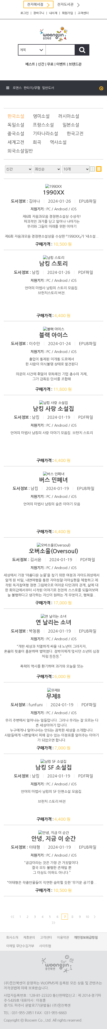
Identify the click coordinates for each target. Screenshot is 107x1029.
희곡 (37, 142)
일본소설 (70, 125)
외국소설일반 (20, 151)
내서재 (53, 13)
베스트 (30, 64)
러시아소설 (68, 116)
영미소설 (41, 116)
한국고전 (75, 133)
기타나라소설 (45, 133)
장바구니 (38, 13)
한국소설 (15, 116)
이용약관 (63, 937)
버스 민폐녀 (53, 480)
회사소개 (12, 937)
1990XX (53, 192)
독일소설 (15, 125)
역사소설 (58, 142)
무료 (50, 64)
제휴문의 (29, 937)
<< (12, 916)
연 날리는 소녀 (53, 622)
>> (53, 922)
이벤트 (61, 64)
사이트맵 (45, 946)
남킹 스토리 (53, 263)
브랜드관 (75, 64)
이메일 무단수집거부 (20, 946)
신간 (41, 64)
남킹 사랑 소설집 (53, 409)
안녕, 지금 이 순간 (53, 838)
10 (87, 916)
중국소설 (15, 133)
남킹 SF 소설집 (53, 767)
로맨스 (17, 88)
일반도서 (48, 88)
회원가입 (67, 13)
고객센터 (83, 13)
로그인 (24, 13)
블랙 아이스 (53, 335)
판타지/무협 (32, 88)
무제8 (53, 696)
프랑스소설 (43, 125)
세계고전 (15, 142)
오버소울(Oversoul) (53, 551)
